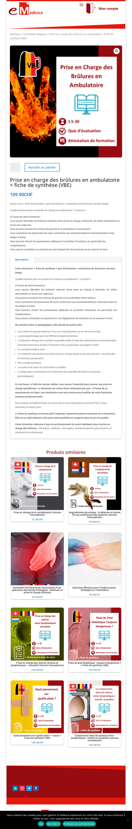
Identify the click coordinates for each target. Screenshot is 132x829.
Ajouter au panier (42, 167)
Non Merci (53, 823)
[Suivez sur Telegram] (29, 788)
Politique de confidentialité (79, 823)
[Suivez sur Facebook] (36, 788)
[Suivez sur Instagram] (22, 788)
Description (22, 259)
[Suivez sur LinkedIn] (15, 788)
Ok (41, 823)
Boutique (15, 34)
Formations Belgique (35, 34)
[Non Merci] (127, 820)
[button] (116, 51)
